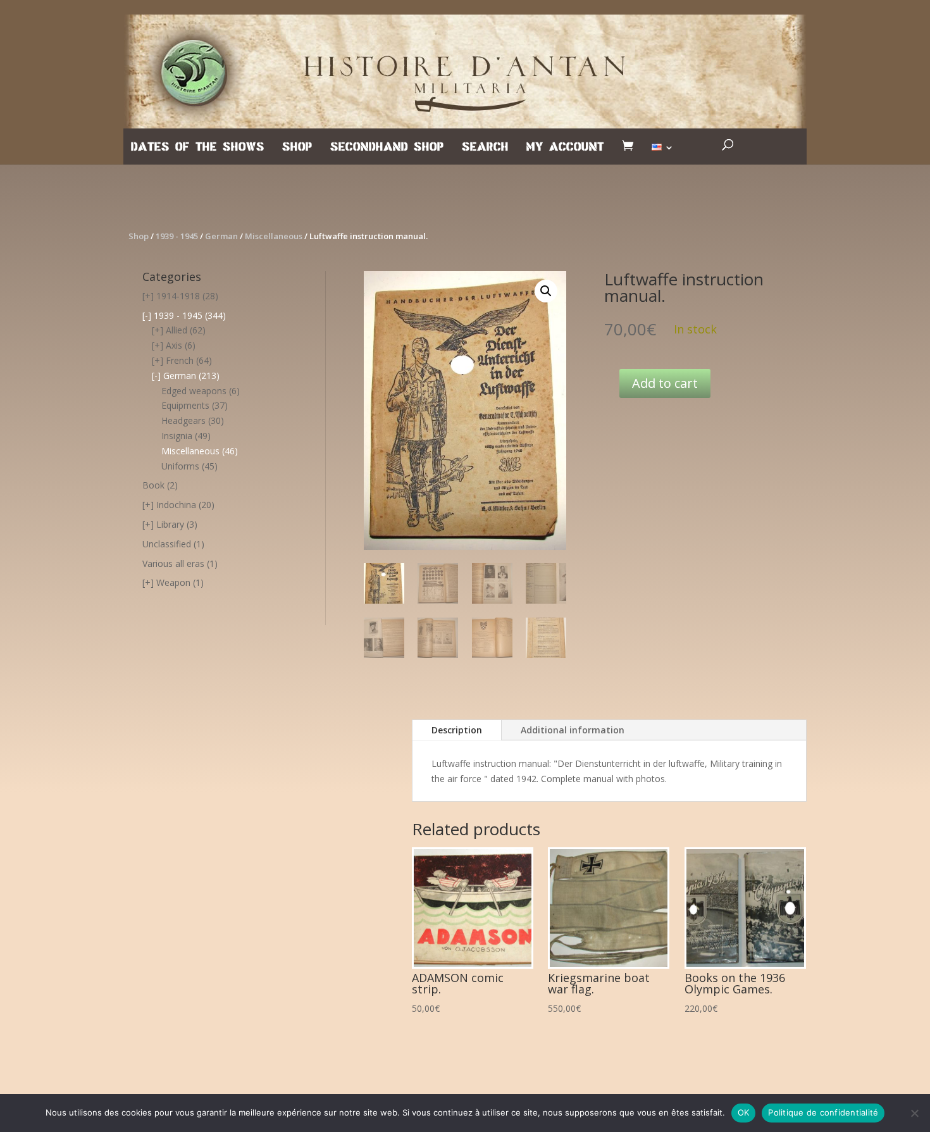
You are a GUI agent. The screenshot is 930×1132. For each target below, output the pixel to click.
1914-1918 (178, 296)
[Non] (914, 1113)
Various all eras (173, 563)
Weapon (173, 582)
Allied (176, 330)
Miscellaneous (273, 236)
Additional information (572, 730)
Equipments (185, 405)
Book (153, 485)
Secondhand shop (387, 147)
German (221, 236)
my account (565, 147)
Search (485, 147)
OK (744, 1112)
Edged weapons (193, 391)
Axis (174, 345)
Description (456, 730)
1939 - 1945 (177, 236)
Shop (297, 147)
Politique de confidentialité (823, 1112)
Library (170, 524)
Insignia (176, 436)
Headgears (183, 420)
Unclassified (166, 544)
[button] (546, 291)
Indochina (176, 505)
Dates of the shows (197, 147)
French (180, 360)
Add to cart (665, 383)
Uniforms (180, 466)
